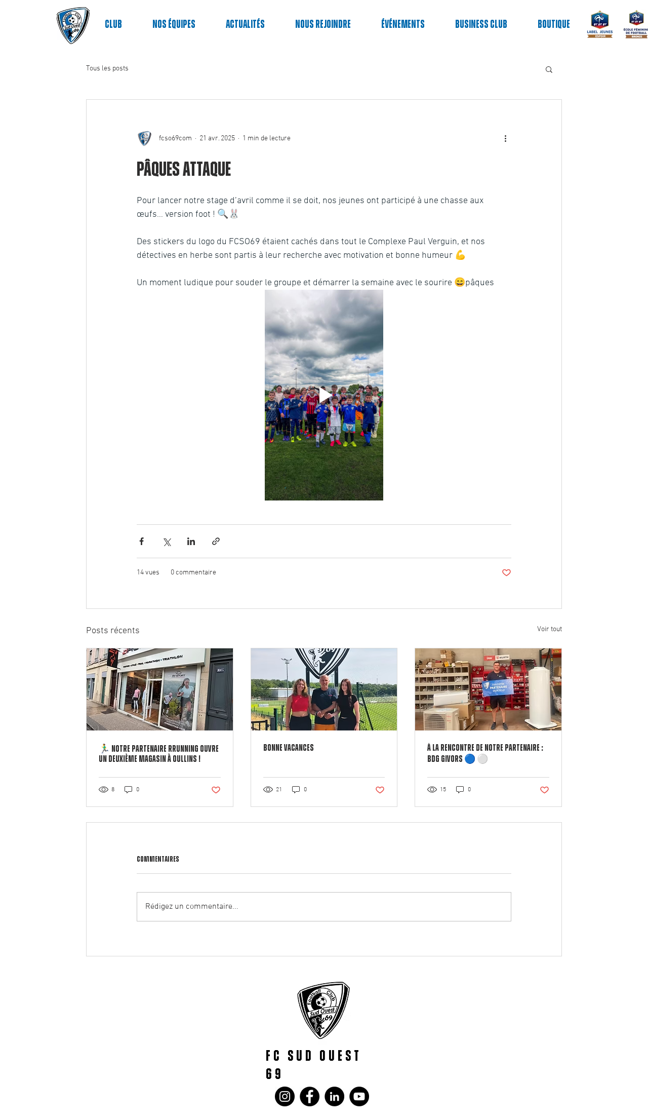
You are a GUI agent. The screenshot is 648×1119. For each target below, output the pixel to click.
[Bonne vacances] (324, 689)
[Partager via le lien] (216, 541)
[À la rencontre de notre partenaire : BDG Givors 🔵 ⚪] (488, 689)
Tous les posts (107, 68)
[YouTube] (359, 1096)
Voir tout (549, 629)
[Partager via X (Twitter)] (166, 541)
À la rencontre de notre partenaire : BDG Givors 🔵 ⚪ (485, 754)
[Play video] (324, 395)
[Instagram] (285, 1096)
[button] (549, 69)
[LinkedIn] (334, 1096)
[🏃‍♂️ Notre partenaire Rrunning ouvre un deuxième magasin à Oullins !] (160, 689)
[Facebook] (309, 1096)
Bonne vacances (288, 748)
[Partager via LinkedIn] (191, 541)
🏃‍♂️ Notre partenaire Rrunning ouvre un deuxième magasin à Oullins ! (159, 754)
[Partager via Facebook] (141, 541)
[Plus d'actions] (505, 138)
